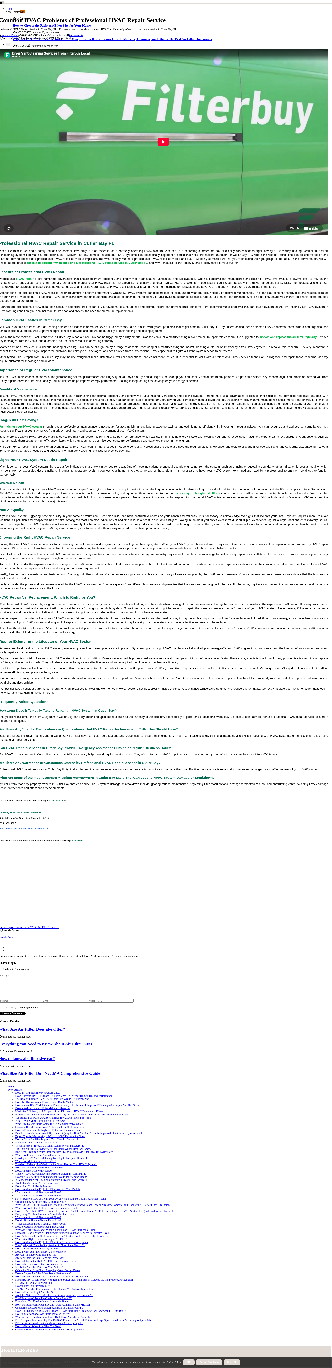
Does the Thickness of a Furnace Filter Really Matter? (44, 1102)
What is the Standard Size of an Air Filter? (38, 1192)
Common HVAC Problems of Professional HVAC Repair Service (51, 1126)
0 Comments (76, 35)
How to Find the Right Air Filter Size (35, 1292)
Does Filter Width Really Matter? (33, 1186)
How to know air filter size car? (32, 1285)
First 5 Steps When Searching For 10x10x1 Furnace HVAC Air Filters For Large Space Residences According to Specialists (83, 1320)
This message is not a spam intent (20, 1007)
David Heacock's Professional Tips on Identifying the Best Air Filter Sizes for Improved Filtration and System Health (79, 1133)
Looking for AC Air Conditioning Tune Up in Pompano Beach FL (51, 1158)
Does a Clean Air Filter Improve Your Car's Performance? (46, 1139)
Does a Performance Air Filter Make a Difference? (42, 1108)
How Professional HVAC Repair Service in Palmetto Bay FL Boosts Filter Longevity (61, 1236)
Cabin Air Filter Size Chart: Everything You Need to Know (47, 1270)
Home (9, 8)
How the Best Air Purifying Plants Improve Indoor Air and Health (51, 1176)
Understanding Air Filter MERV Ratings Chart (40, 1201)
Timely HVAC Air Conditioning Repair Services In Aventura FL (50, 1173)
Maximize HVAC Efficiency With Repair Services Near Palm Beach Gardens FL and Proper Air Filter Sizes (74, 1279)
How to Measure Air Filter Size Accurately (38, 1264)
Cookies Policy (173, 1362)
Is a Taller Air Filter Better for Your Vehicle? (39, 1267)
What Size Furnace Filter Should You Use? (38, 1155)
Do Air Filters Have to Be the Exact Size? (38, 1220)
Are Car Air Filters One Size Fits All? (35, 1254)
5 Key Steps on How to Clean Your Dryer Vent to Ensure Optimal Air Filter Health (60, 1198)
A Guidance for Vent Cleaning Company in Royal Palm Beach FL (51, 1179)
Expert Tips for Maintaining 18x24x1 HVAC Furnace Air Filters (50, 1136)
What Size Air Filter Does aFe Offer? (35, 1161)
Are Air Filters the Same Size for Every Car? (39, 1257)
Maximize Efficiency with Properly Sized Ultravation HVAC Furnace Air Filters (59, 1111)
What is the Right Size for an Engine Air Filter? (41, 1239)
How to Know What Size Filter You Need (38, 1326)
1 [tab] (7, 44)
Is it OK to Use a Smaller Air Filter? (34, 1282)
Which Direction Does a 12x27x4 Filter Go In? (41, 1223)
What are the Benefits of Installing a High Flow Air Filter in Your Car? (53, 1317)
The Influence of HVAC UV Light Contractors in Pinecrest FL (49, 1145)
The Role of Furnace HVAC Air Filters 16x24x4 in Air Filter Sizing (52, 1098)
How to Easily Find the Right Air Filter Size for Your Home (47, 1130)
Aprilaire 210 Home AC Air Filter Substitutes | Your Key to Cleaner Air (54, 1295)
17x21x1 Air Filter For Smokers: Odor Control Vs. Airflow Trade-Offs (54, 1289)
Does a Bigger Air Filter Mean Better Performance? (43, 1273)
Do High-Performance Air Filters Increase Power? (42, 1313)
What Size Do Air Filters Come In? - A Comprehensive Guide (49, 1123)
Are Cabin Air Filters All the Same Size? (37, 1183)
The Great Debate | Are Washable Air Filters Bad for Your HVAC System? (56, 1164)
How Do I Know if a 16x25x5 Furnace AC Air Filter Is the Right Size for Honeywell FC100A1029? (70, 1310)
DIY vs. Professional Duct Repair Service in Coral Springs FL (49, 1323)
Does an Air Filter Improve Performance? (37, 1092)
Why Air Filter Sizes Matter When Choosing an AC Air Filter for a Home (55, 1229)
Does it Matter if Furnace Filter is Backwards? (40, 1226)
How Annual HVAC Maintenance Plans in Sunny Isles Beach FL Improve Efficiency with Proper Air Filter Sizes (77, 1105)
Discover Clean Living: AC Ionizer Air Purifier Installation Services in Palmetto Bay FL (63, 1232)
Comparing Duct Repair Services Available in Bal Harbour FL (49, 1307)
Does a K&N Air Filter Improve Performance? (40, 1251)
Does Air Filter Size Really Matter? (34, 1170)
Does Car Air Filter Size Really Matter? (36, 1248)
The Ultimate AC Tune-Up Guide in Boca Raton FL (43, 1298)
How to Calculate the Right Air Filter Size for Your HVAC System (51, 1242)
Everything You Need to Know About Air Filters (41, 1301)
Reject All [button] (232, 1362)
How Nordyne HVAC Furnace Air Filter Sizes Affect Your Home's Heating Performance (63, 1095)
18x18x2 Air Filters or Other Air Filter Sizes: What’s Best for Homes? (53, 1148)
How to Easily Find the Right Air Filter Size (39, 1167)
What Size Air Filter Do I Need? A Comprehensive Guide (46, 1207)
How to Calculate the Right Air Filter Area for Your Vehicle (47, 1189)
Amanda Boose (9, 35)
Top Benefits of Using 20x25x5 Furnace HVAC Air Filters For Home (53, 1117)
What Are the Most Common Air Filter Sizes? (40, 1120)
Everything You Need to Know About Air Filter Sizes (44, 1214)
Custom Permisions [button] (209, 1362)
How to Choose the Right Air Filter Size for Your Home (45, 1260)
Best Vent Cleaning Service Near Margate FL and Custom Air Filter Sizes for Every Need (64, 1151)
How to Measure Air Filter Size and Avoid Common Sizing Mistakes (52, 1304)
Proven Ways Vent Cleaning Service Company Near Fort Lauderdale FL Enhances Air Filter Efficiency (71, 1114)
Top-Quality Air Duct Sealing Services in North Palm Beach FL (50, 1245)
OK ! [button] (188, 1362)
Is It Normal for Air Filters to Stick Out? (37, 1142)
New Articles (15, 1089)
